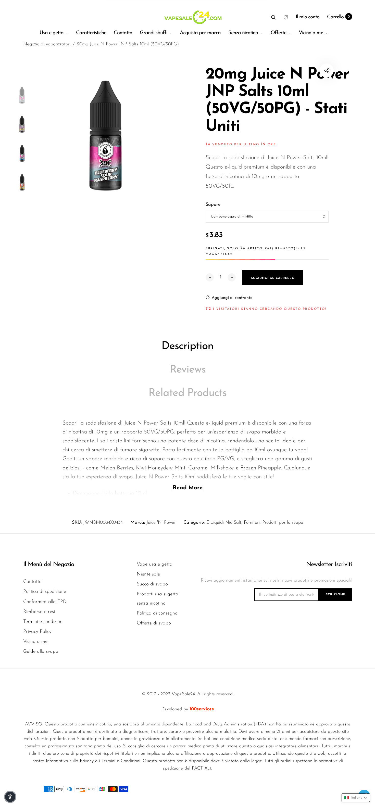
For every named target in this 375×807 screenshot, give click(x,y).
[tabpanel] (105, 136)
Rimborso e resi (39, 611)
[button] (273, 17)
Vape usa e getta (154, 564)
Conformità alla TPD (45, 601)
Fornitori (252, 522)
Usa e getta (52, 32)
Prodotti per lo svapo (282, 522)
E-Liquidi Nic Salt (223, 522)
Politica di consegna (157, 613)
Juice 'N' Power (161, 522)
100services (202, 709)
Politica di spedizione (44, 591)
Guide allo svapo (40, 651)
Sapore (213, 204)
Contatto (123, 32)
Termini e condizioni (43, 621)
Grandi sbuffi (153, 32)
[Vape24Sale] (192, 17)
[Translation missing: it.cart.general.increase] (232, 277)
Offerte (278, 32)
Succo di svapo (152, 584)
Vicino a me (311, 32)
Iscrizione (334, 594)
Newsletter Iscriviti (329, 564)
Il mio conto (307, 17)
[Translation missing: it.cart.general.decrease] (210, 277)
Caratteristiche (91, 32)
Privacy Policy (37, 631)
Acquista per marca (200, 32)
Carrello (338, 17)
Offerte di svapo (154, 623)
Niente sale (148, 574)
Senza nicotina (243, 32)
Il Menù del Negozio (48, 564)
